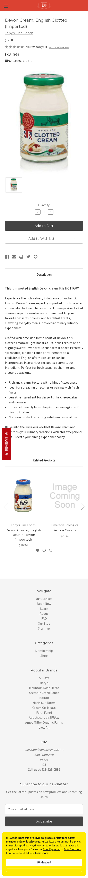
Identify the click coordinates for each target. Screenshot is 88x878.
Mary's (44, 683)
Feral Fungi (44, 712)
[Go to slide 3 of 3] (5, 506)
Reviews (6, 444)
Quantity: (44, 205)
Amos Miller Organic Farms (44, 722)
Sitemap (44, 628)
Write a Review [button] (59, 47)
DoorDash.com (72, 849)
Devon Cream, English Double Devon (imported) (23, 534)
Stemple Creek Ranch (44, 693)
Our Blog (44, 623)
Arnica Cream (65, 530)
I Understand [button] (44, 862)
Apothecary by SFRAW (44, 717)
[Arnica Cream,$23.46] (64, 495)
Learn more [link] (41, 853)
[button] (44, 870)
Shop (44, 655)
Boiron (44, 698)
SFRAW (44, 678)
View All (44, 727)
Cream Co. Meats (44, 707)
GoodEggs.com (51, 849)
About (44, 613)
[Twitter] (28, 256)
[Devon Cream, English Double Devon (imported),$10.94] (23, 495)
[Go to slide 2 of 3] (82, 506)
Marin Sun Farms (44, 703)
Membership (44, 651)
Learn (44, 608)
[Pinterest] (36, 256)
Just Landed (44, 599)
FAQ (44, 618)
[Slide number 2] (44, 550)
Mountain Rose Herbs (44, 688)
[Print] (21, 256)
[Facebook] (7, 256)
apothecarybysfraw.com (32, 845)
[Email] (14, 256)
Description (44, 275)
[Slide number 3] (50, 550)
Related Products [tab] (44, 460)
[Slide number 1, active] (37, 550)
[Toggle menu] (5, 5)
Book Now (44, 603)
